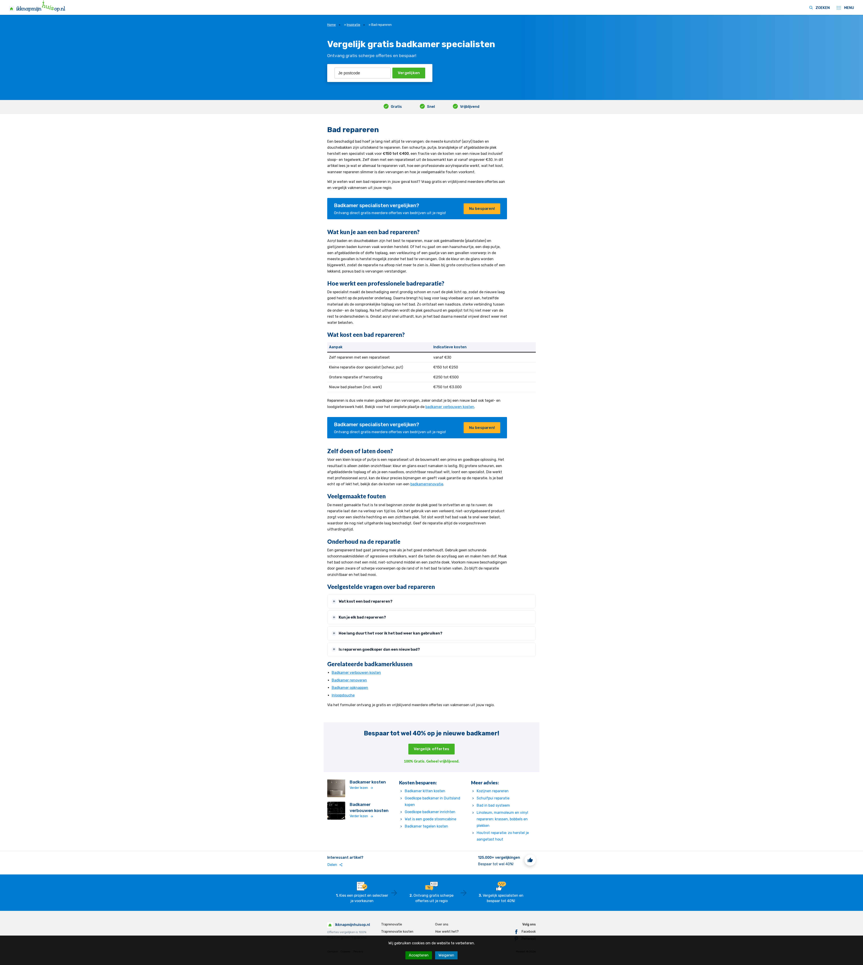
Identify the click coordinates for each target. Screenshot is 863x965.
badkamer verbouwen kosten (449, 407)
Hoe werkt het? (447, 932)
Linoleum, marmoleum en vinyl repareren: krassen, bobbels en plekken (502, 819)
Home (331, 25)
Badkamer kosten (368, 782)
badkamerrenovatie (426, 484)
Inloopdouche (343, 695)
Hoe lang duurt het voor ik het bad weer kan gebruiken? (390, 633)
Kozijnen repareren (493, 791)
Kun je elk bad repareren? (362, 617)
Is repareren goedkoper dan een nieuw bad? (379, 649)
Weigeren (446, 955)
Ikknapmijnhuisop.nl (352, 925)
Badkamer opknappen (350, 687)
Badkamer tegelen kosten (426, 826)
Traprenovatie (391, 924)
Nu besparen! (482, 208)
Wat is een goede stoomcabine (430, 819)
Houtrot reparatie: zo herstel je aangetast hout (503, 836)
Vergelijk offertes (431, 749)
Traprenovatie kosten (397, 932)
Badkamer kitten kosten (425, 791)
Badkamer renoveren (349, 680)
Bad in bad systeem (493, 805)
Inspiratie (353, 25)
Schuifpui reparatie (493, 798)
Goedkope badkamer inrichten (430, 812)
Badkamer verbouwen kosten (356, 672)
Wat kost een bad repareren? (365, 601)
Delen (335, 865)
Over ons (441, 924)
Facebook (528, 932)
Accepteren (419, 955)
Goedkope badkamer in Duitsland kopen (432, 801)
